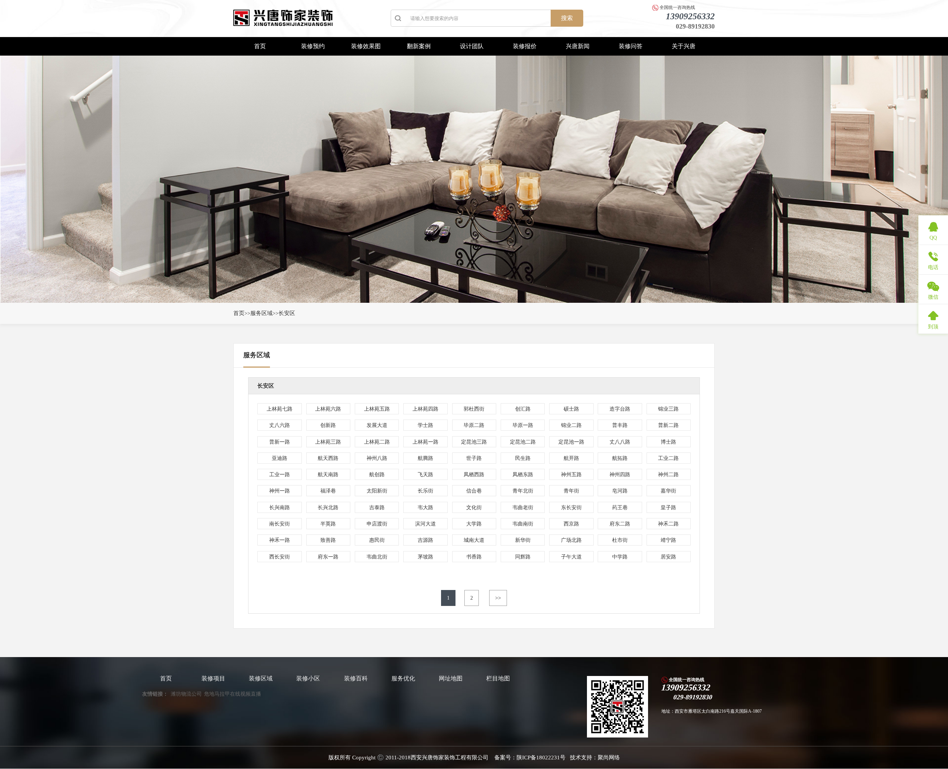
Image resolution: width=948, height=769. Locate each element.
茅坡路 (425, 557)
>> (498, 598)
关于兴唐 (683, 46)
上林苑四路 (425, 409)
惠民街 (377, 540)
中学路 (620, 557)
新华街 (523, 540)
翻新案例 (419, 46)
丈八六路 (279, 425)
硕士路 (571, 409)
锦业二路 (571, 425)
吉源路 (425, 540)
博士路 (668, 442)
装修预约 (313, 46)
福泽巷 (328, 491)
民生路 (523, 458)
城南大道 (474, 540)
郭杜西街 (474, 409)
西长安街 (279, 557)
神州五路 (571, 474)
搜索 (567, 18)
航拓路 (620, 458)
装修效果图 (366, 46)
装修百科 (356, 678)
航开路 (571, 458)
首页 (260, 46)
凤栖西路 (474, 474)
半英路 (328, 524)
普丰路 (620, 425)
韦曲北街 (377, 557)
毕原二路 (474, 425)
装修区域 (261, 678)
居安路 (668, 557)
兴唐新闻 (578, 46)
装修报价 (525, 46)
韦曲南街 (523, 524)
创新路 (328, 425)
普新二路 (668, 425)
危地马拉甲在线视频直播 (232, 694)
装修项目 (213, 678)
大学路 (474, 524)
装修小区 (308, 678)
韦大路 (425, 507)
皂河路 (620, 491)
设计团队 (472, 46)
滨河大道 (425, 524)
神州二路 (668, 474)
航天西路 (328, 458)
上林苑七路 (280, 409)
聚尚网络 (609, 757)
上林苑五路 (377, 409)
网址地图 (451, 678)
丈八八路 (620, 442)
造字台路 (620, 409)
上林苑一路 (425, 442)
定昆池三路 (474, 442)
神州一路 (279, 491)
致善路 (328, 540)
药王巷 (620, 507)
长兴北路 (328, 507)
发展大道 (377, 425)
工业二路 (668, 458)
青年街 (571, 491)
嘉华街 (668, 491)
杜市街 (620, 540)
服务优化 (403, 678)
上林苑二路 (377, 442)
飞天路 (425, 474)
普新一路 (279, 442)
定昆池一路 (571, 442)
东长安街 (571, 507)
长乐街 (425, 491)
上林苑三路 (328, 442)
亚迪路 (279, 458)
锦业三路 (668, 409)
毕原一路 (523, 425)
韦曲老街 (523, 507)
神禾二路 (668, 524)
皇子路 (668, 507)
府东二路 (620, 524)
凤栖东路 (523, 474)
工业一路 (279, 474)
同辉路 (523, 557)
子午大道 (571, 557)
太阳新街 (377, 491)
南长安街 (279, 524)
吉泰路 (377, 507)
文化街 (474, 507)
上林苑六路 (328, 409)
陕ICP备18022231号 (541, 757)
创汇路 (523, 409)
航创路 (377, 474)
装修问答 (630, 46)
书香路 (474, 557)
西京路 (571, 524)
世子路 (474, 458)
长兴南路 (279, 507)
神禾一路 (279, 540)
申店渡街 (377, 524)
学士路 (425, 425)
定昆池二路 (523, 442)
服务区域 (261, 313)
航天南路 (328, 474)
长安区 (286, 313)
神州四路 (620, 474)
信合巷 (474, 491)
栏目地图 (498, 678)
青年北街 (523, 491)
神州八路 (377, 458)
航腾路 (425, 458)
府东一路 (328, 557)
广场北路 (571, 540)
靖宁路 (668, 540)
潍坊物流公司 (186, 694)
